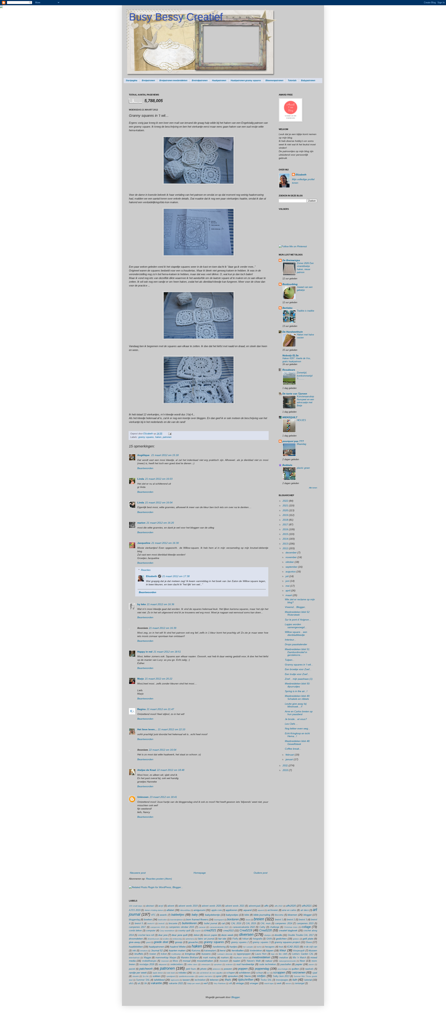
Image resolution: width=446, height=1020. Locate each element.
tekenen (214, 979)
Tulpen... (289, 659)
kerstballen (238, 950)
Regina (141, 709)
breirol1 (161, 923)
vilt (230, 983)
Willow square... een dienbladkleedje (296, 633)
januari (290, 759)
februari (290, 754)
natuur (268, 960)
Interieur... (290, 639)
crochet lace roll (146, 935)
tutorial (308, 979)
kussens (206, 953)
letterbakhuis (134, 958)
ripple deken (158, 973)
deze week (227, 935)
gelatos (296, 939)
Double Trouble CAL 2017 (301, 935)
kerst (222, 950)
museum (224, 961)
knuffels (138, 953)
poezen (228, 968)
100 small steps (135, 906)
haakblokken (136, 946)
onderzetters (176, 964)
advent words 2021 (234, 906)
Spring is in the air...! (296, 691)
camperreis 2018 (157, 927)
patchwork (146, 968)
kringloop (190, 953)
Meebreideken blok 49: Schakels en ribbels (297, 697)
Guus (309, 942)
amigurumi (199, 910)
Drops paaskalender (296, 644)
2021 (286, 505)
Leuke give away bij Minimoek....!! (295, 705)
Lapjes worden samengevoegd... (296, 626)
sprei (218, 976)
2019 (286, 515)
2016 (286, 529)
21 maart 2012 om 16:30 (165, 543)
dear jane (162, 935)
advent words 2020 (211, 906)
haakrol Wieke (178, 946)
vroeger (254, 983)
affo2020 (291, 905)
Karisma (196, 950)
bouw (248, 920)
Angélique (143, 455)
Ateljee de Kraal (146, 770)
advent (170, 906)
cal (223, 923)
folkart (245, 939)
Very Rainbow (219, 983)
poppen (243, 968)
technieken (200, 980)
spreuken (233, 976)
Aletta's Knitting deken (154, 910)
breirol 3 (303, 919)
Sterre (247, 976)
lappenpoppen (244, 954)
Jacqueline (143, 543)
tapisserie (175, 980)
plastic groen (303, 468)
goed (148, 942)
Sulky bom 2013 (281, 976)
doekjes (267, 935)
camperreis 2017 (137, 927)
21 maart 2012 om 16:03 (158, 478)
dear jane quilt (179, 935)
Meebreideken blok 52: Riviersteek (297, 613)
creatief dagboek (288, 930)
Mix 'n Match (299, 957)
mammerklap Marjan (165, 957)
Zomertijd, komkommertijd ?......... (304, 375)
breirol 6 (150, 923)
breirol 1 (279, 919)
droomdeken (136, 938)
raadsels (309, 969)
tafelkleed (159, 979)
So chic (146, 976)
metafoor (283, 957)
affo (266, 905)
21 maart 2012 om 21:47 (160, 709)
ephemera (190, 939)
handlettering (219, 947)
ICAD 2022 (293, 946)
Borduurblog (290, 284)
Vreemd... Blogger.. (295, 607)
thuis (228, 979)
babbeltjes (177, 914)
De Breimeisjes (291, 260)
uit (139, 983)
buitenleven (189, 923)
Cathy (262, 927)
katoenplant (210, 950)
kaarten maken (177, 950)
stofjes (261, 976)
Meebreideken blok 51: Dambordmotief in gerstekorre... (297, 652)
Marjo (140, 678)
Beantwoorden (145, 468)
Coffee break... (293, 748)
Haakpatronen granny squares (246, 80)
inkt (134, 950)
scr (268, 973)
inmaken (143, 951)
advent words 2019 (188, 906)
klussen (313, 950)
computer (150, 930)
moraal (186, 960)
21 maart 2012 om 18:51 (167, 651)
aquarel (247, 910)
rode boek (170, 973)
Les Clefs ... (291, 723)
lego (273, 954)
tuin (295, 979)
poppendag (262, 968)
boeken (148, 919)
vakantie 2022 (176, 983)
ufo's (131, 983)
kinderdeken (256, 950)
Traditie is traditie (305, 310)
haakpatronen (156, 946)
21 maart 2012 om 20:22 (158, 678)
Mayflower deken (240, 958)
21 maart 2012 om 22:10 (171, 729)
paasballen (285, 964)
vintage (240, 983)
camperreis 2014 (283, 923)
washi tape (268, 983)
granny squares (146, 437)
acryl (160, 906)
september (292, 566)
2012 (286, 548)
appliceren (231, 910)
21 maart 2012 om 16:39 (162, 628)
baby (195, 914)
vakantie (156, 983)
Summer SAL (143, 980)
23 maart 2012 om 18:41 (163, 797)
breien (259, 919)
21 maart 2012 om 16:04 (158, 502)
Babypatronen (308, 80)
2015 (286, 534)
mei (288, 585)
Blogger (235, 997)
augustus (291, 571)
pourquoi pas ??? (293, 441)
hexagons (270, 947)
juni (288, 581)
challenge (274, 927)
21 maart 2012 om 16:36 (160, 604)
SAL (194, 973)
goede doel (161, 942)
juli (287, 576)
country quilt (184, 930)
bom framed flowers (197, 919)
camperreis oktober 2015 (181, 927)
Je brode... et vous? (296, 719)
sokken (156, 976)
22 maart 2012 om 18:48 (170, 770)
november (291, 557)
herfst (259, 947)
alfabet (170, 910)
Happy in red (144, 651)
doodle (278, 935)
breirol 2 (291, 919)
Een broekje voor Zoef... (298, 669)
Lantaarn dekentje (225, 954)
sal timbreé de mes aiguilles (211, 973)
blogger (307, 914)
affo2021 (307, 905)
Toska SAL (266, 980)
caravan (202, 927)
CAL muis (265, 923)
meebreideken (261, 957)
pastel (132, 969)
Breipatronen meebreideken (173, 80)
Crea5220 (265, 930)
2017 (286, 524)
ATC (153, 915)
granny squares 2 (240, 942)
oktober (290, 562)
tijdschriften (245, 979)
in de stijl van (310, 947)
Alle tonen (313, 488)
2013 (286, 543)
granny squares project (287, 942)
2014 (286, 538)
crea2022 (228, 930)
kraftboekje (176, 954)
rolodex (182, 972)
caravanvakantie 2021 (219, 927)
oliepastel (162, 964)
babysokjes (232, 914)
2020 (286, 510)
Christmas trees (291, 927)
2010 (286, 770)
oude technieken (267, 964)
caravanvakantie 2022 (244, 927)
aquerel (261, 910)
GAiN (269, 939)
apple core (216, 910)
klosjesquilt (299, 950)
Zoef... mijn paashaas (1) (299, 678)
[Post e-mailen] (169, 433)
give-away (134, 942)
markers (225, 957)
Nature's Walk (254, 961)
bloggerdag (134, 919)
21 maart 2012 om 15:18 (165, 455)
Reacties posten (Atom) (159, 878)
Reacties (146, 570)
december (291, 552)
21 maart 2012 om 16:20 (160, 522)
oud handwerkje (245, 964)
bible (246, 915)
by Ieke (141, 604)
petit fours (191, 969)
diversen (246, 934)
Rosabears (288, 369)
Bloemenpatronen (274, 80)
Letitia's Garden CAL (302, 954)
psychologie (283, 969)
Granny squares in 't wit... (299, 664)
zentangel (299, 983)
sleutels (135, 976)
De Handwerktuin (292, 331)
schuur (259, 973)
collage (306, 927)
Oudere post (260, 872)
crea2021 (210, 930)
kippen (270, 950)
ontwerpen (205, 964)
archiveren (272, 910)
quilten (295, 968)
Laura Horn (261, 954)
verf (205, 983)
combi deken (135, 930)
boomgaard (219, 920)
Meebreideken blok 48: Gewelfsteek (297, 742)
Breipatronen (148, 80)
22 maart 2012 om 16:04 (162, 749)
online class (192, 964)
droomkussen (153, 939)
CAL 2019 (251, 923)
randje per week (138, 972)
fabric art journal (206, 939)
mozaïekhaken (205, 960)
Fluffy (235, 939)
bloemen (292, 914)
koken (164, 954)
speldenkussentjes (187, 976)
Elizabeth (148, 433)
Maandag (301, 444)
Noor (302, 960)
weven (288, 983)
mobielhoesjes (149, 961)
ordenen (229, 964)
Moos (175, 961)
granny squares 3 (261, 942)
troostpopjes (282, 980)
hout (281, 947)
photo (203, 968)
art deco (305, 910)
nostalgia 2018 (146, 964)
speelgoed (170, 976)
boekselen (162, 920)
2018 (286, 519)
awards (163, 915)
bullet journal (210, 923)
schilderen (244, 972)
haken (158, 437)
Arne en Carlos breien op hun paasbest (299, 713)
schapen (230, 973)
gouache (193, 942)
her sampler (248, 947)
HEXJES (301, 420)
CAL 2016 (236, 923)
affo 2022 (279, 906)
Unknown (143, 797)
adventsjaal (254, 906)
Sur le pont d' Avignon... (298, 619)
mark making (209, 957)
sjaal (314, 973)
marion (141, 522)
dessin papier (210, 935)
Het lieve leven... (147, 729)
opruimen (218, 964)
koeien (152, 954)
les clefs (283, 954)
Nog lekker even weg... (297, 728)
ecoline (166, 939)
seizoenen (298, 972)
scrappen (279, 972)
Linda (140, 478)
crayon (198, 931)
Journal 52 (157, 950)
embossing (177, 939)
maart (289, 595)
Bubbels (287, 465)
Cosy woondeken (167, 931)
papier (298, 964)
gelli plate (308, 938)
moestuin (165, 961)
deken (197, 935)
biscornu (279, 915)
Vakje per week (193, 983)
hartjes (233, 946)
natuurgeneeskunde (287, 961)
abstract (150, 906)
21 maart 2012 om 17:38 (176, 576)
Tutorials (292, 80)
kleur (283, 950)
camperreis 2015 (305, 923)
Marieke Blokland (189, 957)
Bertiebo (287, 307)
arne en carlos (289, 910)
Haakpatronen (219, 80)
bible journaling (261, 914)
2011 (286, 765)
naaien (236, 960)
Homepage (200, 872)
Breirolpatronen (199, 80)
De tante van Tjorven (294, 393)
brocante (173, 923)
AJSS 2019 (134, 910)
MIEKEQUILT (289, 417)
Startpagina (131, 80)
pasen (311, 964)
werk (279, 983)
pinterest (216, 969)
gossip (178, 942)
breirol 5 (139, 923)
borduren (233, 919)
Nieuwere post (138, 872)
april (288, 590)
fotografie (257, 939)
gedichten (281, 938)
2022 (286, 500)
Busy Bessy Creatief (176, 17)
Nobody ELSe (290, 355)
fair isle (222, 938)
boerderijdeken (176, 920)
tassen (186, 979)
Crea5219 (246, 930)
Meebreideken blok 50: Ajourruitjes (297, 685)
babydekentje (212, 914)
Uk (145, 983)
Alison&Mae (185, 910)
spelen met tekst (205, 976)
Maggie (147, 957)
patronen (167, 437)
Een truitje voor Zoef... (297, 674)
